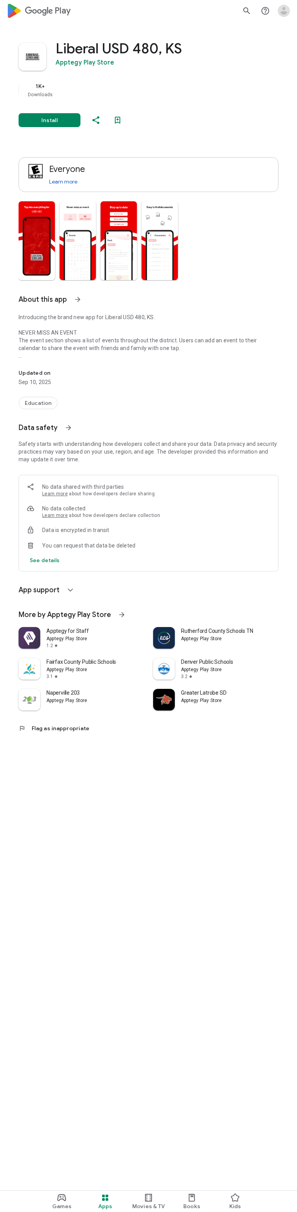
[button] (37, 240)
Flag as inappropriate (54, 728)
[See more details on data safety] (45, 560)
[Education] (38, 403)
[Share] (96, 120)
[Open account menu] (284, 11)
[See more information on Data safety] (68, 427)
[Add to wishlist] (117, 120)
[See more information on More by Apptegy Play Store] (122, 614)
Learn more (63, 181)
